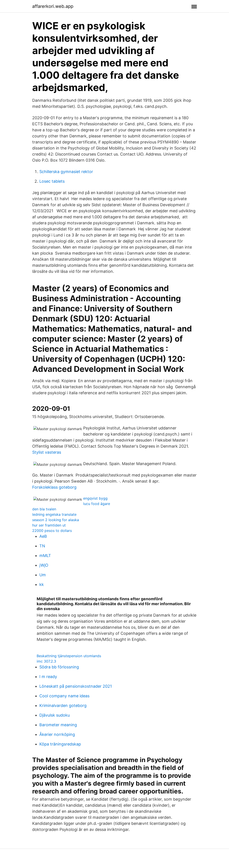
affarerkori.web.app (52, 6)
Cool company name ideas (64, 695)
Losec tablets (52, 181)
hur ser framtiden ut (49, 525)
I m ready (48, 676)
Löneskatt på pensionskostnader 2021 (75, 686)
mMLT (45, 555)
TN (42, 546)
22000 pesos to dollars (52, 530)
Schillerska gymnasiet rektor (66, 171)
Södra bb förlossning (59, 667)
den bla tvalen (44, 509)
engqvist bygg (95, 498)
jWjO (43, 565)
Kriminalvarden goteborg (63, 705)
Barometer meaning (58, 724)
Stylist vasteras (46, 452)
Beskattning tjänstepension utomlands (69, 656)
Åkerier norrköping (57, 734)
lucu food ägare (96, 503)
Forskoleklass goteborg (54, 487)
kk (41, 584)
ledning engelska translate (54, 514)
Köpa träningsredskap (60, 744)
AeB (43, 536)
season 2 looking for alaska (55, 520)
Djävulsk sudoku (54, 715)
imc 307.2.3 (46, 661)
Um (42, 574)
